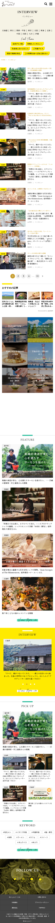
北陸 (36, 30)
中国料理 (36, 832)
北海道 (4, 30)
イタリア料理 (22, 832)
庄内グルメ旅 (18, 44)
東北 (12, 30)
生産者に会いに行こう (20, 48)
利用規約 (14, 902)
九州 (30, 33)
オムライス (23, 842)
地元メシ (7, 832)
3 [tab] (28, 683)
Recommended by (42, 311)
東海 (42, 30)
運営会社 (14, 908)
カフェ (32, 837)
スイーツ (44, 837)
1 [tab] (20, 683)
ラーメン (21, 837)
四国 (24, 33)
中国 (18, 33)
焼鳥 (10, 837)
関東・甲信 (20, 30)
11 (37, 276)
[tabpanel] (27, 660)
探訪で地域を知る (13, 53)
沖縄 (37, 33)
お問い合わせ (42, 897)
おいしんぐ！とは (14, 897)
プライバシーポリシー (42, 902)
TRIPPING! (42, 908)
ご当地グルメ (38, 48)
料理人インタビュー (34, 44)
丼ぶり (35, 842)
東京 (30, 30)
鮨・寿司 (48, 832)
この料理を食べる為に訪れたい (36, 53)
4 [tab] (32, 683)
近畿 (48, 30)
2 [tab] (24, 683)
